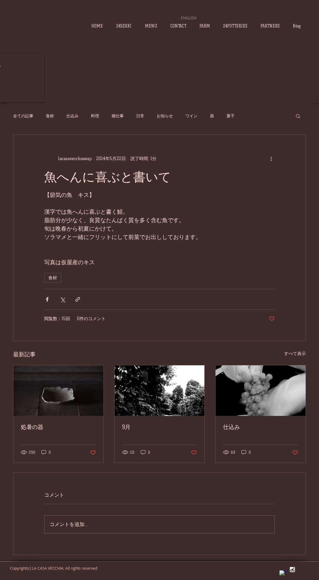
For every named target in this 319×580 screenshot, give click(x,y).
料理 (95, 115)
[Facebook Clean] (283, 574)
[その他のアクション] (271, 158)
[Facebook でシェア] (47, 299)
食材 (50, 115)
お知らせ (165, 115)
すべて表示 (295, 353)
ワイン (191, 115)
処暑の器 (32, 427)
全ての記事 (23, 115)
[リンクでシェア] (78, 299)
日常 (140, 115)
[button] (298, 115)
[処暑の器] (58, 390)
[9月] (160, 390)
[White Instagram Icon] (292, 569)
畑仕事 (118, 115)
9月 (126, 427)
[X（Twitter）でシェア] (62, 299)
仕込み (72, 115)
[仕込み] (261, 390)
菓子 (230, 115)
